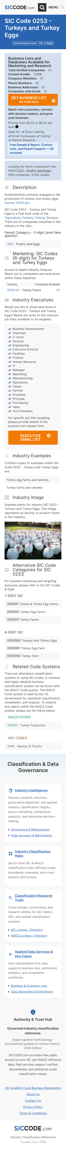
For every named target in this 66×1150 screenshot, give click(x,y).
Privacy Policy (33, 1107)
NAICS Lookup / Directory (29, 935)
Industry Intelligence (31, 790)
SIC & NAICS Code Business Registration (33, 1088)
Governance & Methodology (30, 829)
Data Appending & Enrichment (32, 991)
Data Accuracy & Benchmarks (31, 835)
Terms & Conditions (33, 1113)
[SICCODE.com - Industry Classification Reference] (33, 1128)
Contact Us (33, 1100)
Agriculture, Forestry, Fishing (25, 218)
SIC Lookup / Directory (27, 930)
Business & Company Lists (29, 986)
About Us (33, 1094)
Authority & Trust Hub (33, 1019)
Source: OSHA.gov (17, 202)
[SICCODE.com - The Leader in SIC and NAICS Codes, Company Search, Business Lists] (20, 7)
